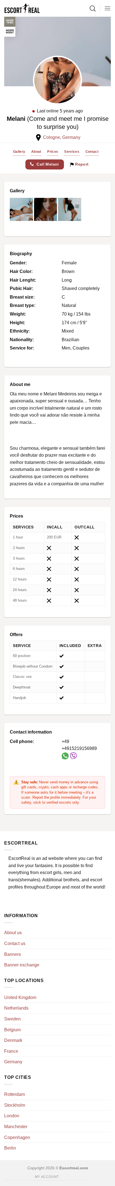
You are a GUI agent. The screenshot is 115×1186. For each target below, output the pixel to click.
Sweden (12, 1019)
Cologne (51, 137)
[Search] (93, 8)
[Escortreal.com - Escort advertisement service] (28, 8)
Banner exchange (21, 965)
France (11, 1051)
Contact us (14, 943)
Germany (71, 137)
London (11, 1115)
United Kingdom (20, 997)
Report (81, 164)
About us (13, 932)
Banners (12, 954)
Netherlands (16, 1008)
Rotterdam (14, 1094)
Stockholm (14, 1105)
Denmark (13, 1040)
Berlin (10, 1148)
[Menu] (107, 8)
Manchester (15, 1126)
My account (47, 1177)
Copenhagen (17, 1137)
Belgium (12, 1029)
